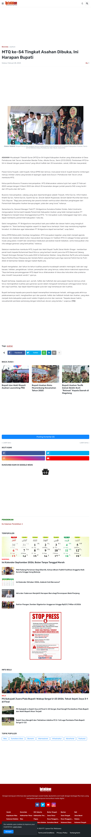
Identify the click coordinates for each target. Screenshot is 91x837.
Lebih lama (84, 443)
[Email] (54, 353)
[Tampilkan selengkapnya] (59, 353)
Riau (21, 819)
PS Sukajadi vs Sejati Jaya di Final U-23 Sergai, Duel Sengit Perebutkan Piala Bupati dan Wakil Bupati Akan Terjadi (52, 710)
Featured (81, 739)
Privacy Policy (62, 833)
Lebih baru (7, 443)
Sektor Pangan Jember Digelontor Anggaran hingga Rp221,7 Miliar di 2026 (48, 604)
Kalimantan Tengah (40, 815)
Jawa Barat (78, 815)
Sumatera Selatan (40, 822)
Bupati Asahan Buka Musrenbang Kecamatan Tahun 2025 (44, 388)
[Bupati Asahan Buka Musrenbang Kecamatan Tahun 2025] (45, 374)
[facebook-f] (23, 453)
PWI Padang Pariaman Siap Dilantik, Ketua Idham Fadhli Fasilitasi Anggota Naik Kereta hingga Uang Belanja (50, 571)
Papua (36, 819)
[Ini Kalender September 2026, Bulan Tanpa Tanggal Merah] (45, 547)
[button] (2, 3)
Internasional (43, 739)
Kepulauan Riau (11, 815)
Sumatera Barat (52, 822)
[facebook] (37, 805)
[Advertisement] (45, 26)
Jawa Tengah (65, 815)
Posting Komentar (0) (46, 437)
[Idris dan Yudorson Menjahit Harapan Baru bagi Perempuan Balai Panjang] (8, 593)
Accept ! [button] (8, 832)
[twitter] (67, 453)
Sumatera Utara (17, 739)
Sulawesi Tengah (80, 822)
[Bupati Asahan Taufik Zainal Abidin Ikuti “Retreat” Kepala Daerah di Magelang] (75, 374)
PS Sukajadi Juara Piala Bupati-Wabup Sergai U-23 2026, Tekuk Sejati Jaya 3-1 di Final (45, 700)
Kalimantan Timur (26, 815)
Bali (75, 812)
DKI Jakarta (38, 812)
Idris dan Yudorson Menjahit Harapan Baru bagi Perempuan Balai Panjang (48, 593)
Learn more (17, 827)
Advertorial (70, 739)
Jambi (8, 812)
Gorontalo (23, 812)
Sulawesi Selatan (12, 819)
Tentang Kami (75, 833)
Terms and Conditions (46, 833)
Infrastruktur (57, 739)
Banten (63, 812)
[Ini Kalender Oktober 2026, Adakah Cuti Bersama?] (8, 582)
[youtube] (67, 458)
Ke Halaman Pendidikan (12, 524)
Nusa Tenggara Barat (67, 819)
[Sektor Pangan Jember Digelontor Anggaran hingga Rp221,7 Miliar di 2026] (8, 604)
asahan (12, 47)
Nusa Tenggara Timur (54, 819)
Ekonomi (30, 739)
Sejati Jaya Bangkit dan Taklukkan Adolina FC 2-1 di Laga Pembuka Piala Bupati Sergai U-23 (50, 721)
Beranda (5, 47)
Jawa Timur (51, 815)
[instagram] (23, 458)
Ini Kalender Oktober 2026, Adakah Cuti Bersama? (38, 582)
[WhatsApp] (44, 353)
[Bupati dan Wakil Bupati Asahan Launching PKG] (15, 374)
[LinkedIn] (49, 353)
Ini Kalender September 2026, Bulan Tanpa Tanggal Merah (33, 562)
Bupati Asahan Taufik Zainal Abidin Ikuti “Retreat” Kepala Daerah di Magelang (75, 389)
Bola (5, 739)
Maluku (77, 819)
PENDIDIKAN (8, 520)
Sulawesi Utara (66, 822)
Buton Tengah (52, 812)
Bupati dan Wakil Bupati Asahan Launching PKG (14, 386)
